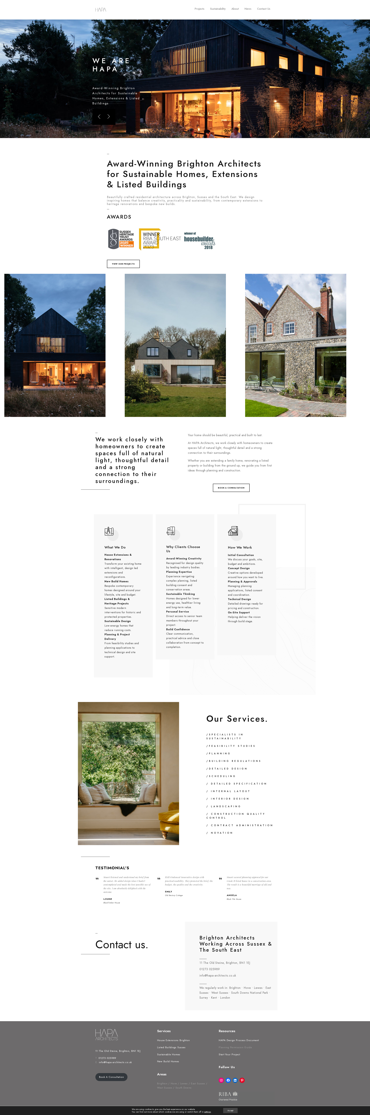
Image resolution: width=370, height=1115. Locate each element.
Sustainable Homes (168, 1054)
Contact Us (263, 9)
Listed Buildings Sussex (171, 1047)
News (248, 9)
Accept (230, 1110)
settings (207, 1112)
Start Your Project (229, 1054)
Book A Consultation (111, 1077)
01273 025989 (107, 1058)
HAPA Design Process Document (239, 1040)
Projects (199, 9)
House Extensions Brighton (173, 1040)
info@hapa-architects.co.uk (115, 1062)
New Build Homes (168, 1061)
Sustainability (218, 9)
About (235, 9)
